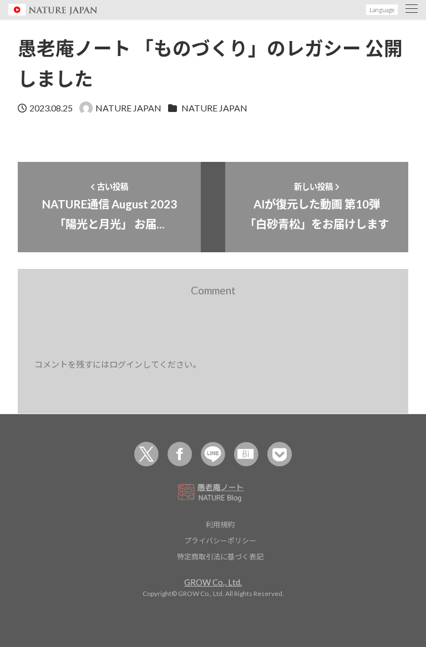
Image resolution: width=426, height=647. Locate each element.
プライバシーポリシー (220, 540)
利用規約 (220, 524)
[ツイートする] (146, 454)
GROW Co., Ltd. (213, 582)
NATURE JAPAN (214, 108)
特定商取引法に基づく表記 (220, 556)
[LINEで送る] (213, 454)
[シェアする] (179, 454)
